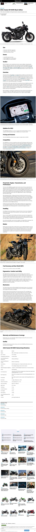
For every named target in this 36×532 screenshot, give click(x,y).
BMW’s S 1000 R (22, 146)
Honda (28, 501)
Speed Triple (27, 80)
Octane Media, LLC (11, 527)
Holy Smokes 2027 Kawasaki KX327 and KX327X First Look (17, 435)
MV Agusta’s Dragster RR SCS (13, 146)
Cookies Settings (4, 525)
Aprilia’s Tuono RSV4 (24, 145)
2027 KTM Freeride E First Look (17, 437)
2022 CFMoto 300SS (3, 411)
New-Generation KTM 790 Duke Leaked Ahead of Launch (31, 478)
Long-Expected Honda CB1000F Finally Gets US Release (28, 435)
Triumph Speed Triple (26, 144)
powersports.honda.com (16, 397)
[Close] (35, 530)
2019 (8, 86)
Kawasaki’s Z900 (23, 147)
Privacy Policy (3, 523)
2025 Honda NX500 (4, 515)
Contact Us (13, 523)
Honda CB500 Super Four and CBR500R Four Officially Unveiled (28, 441)
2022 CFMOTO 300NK (3, 418)
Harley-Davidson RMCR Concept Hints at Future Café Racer (13, 478)
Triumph (4, 80)
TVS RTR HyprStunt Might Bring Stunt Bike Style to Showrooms (4, 489)
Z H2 (28, 147)
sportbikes (12, 74)
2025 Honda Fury (21, 515)
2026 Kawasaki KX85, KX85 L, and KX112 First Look (22, 505)
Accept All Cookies (27, 530)
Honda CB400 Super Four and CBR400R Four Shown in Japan (31, 464)
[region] (18, 530)
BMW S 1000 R (10, 67)
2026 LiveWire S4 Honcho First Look (6, 440)
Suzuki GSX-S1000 (17, 147)
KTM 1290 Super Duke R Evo (16, 145)
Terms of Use (9, 523)
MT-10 (7, 148)
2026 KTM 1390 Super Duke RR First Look (17, 440)
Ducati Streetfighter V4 (17, 67)
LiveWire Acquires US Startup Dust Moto (29, 438)
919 (26, 83)
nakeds (17, 74)
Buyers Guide (2, 8)
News (2, 451)
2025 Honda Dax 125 (30, 502)
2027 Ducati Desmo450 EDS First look (6, 435)
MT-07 (13, 148)
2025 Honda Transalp (13, 515)
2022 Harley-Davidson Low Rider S (5, 408)
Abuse (6, 523)
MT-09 (10, 148)
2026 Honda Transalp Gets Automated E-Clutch (4, 465)
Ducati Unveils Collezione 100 (6, 437)
